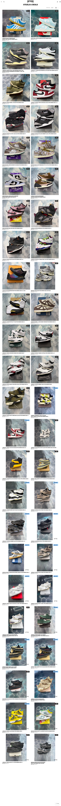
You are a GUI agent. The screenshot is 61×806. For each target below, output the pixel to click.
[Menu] (1, 1)
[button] (52, 7)
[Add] (28, 35)
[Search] (4, 1)
